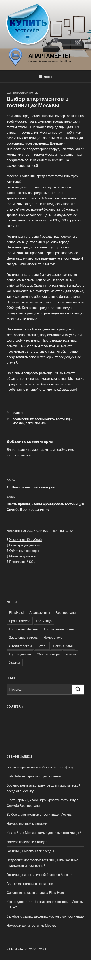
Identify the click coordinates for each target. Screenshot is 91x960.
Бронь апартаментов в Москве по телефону (40, 767)
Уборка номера (48, 654)
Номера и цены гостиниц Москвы (32, 925)
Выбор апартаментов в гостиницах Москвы (39, 814)
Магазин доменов (22, 556)
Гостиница (44, 620)
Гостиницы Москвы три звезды (30, 850)
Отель (42, 645)
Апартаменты (49, 55)
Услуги (18, 412)
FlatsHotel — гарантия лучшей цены (34, 776)
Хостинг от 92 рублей (25, 539)
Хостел (14, 662)
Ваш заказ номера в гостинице (30, 883)
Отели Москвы (36, 423)
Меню (48, 76)
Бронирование (23, 419)
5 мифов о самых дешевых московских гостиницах (45, 916)
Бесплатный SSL (22, 561)
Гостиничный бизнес (59, 629)
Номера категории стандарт (28, 841)
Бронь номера (45, 419)
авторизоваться (19, 455)
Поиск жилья (63, 645)
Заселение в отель (23, 637)
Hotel (33, 92)
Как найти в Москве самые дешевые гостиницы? (44, 832)
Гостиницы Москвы (23, 629)
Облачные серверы (24, 550)
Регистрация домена (24, 545)
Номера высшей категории (27, 823)
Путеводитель (20, 654)
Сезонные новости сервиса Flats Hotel (35, 892)
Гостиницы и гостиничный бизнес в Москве (39, 874)
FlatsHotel (16, 612)
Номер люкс (53, 637)
